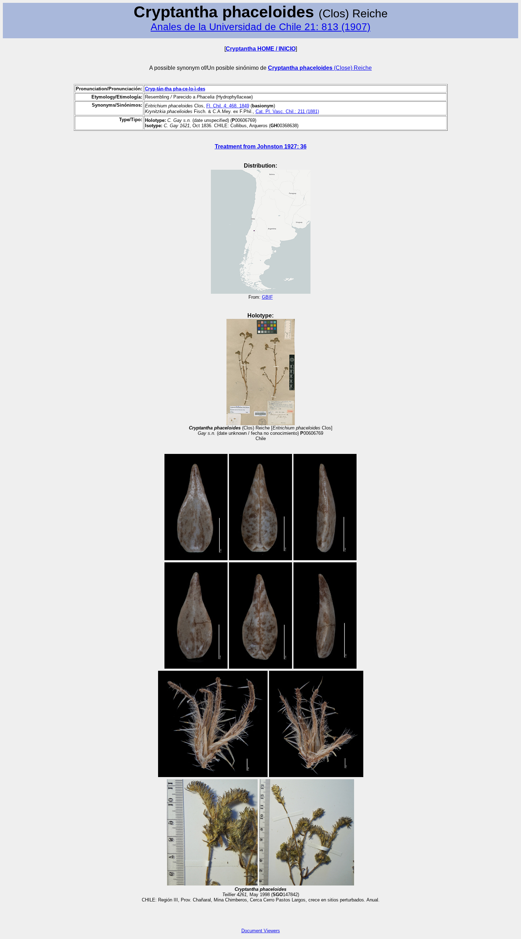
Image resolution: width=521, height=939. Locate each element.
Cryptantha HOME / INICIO (261, 49)
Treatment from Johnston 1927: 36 (261, 147)
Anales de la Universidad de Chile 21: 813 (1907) (260, 26)
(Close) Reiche (320, 68)
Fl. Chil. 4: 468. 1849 (227, 105)
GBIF (267, 297)
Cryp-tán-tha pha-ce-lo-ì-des (175, 88)
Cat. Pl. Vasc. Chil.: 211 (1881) (287, 111)
